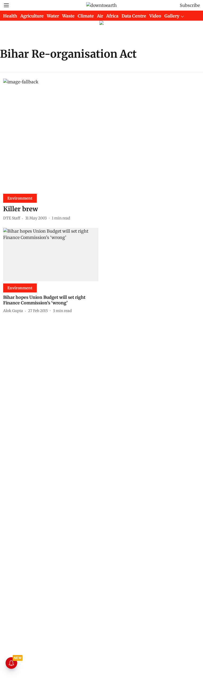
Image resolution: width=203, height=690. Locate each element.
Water (53, 16)
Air (100, 16)
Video (155, 16)
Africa (112, 16)
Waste (68, 16)
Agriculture (32, 16)
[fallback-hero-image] (101, 134)
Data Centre (134, 16)
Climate (86, 16)
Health (10, 16)
